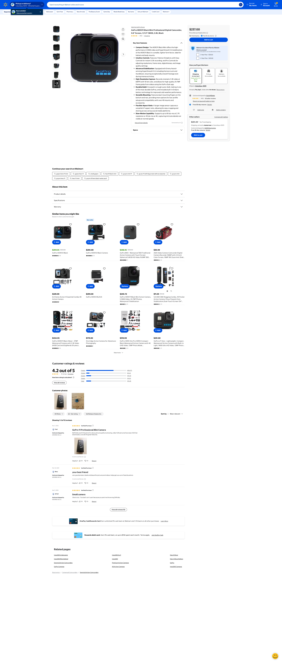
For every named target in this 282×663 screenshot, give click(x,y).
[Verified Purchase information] (93, 425)
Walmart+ (166, 12)
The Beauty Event (94, 12)
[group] (140, 36)
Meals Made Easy (119, 12)
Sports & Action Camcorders (63, 563)
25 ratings (147, 35)
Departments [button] (8, 12)
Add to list (200, 110)
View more (117, 352)
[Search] (240, 4)
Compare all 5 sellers (221, 117)
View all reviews (59, 383)
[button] (251, 4)
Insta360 (115, 559)
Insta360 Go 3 (116, 555)
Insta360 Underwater (61, 555)
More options (220, 89)
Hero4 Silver (174, 555)
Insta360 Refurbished (61, 559)
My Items (131, 12)
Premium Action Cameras (120, 563)
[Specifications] (181, 200)
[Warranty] (181, 207)
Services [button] (22, 12)
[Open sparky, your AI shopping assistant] (275, 656)
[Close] (40, 12)
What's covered (201, 50)
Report (94, 461)
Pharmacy (70, 12)
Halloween (49, 12)
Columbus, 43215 (200, 86)
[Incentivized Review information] (85, 457)
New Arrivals (81, 12)
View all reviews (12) (118, 510)
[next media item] (123, 54)
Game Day (106, 12)
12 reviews (70, 374)
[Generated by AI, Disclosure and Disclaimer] (182, 123)
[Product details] (181, 194)
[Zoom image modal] (123, 39)
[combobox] (145, 4)
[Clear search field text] (235, 4)
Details (209, 104)
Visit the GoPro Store (138, 27)
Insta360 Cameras (176, 566)
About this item (59, 187)
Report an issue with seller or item (204, 101)
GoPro (172, 563)
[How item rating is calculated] (73, 377)
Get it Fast (60, 12)
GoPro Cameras (59, 566)
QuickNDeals (210, 95)
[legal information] (207, 33)
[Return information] (215, 36)
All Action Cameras (118, 566)
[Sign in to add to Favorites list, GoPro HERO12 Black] (70, 224)
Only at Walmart (143, 12)
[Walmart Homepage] (5, 4)
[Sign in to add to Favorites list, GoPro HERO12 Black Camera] (104, 224)
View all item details (141, 123)
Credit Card (155, 12)
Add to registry (221, 110)
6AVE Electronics (210, 128)
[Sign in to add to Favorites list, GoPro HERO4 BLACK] (104, 268)
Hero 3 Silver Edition (176, 559)
